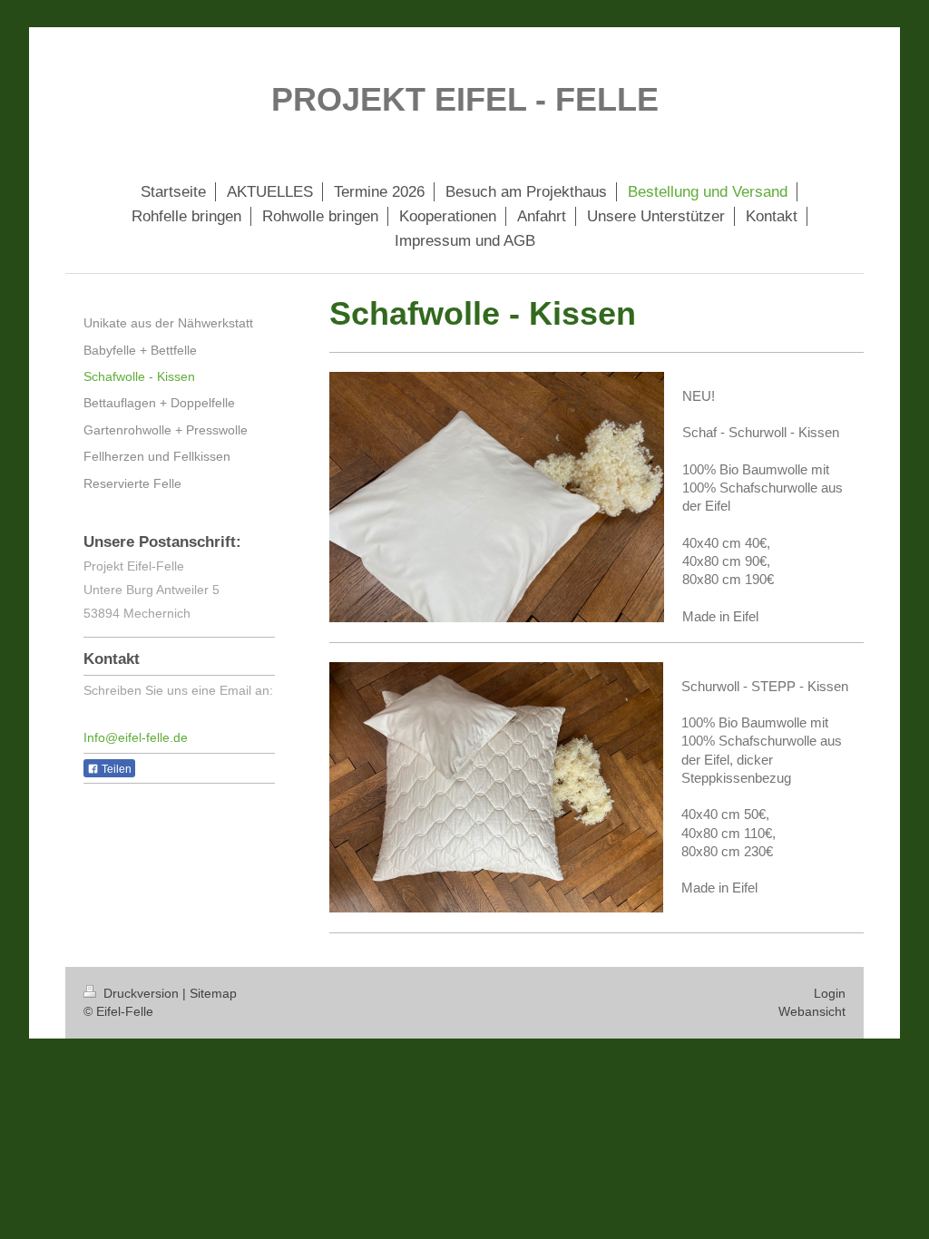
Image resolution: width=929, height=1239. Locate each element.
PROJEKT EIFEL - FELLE (465, 99)
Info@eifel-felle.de (135, 737)
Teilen (115, 769)
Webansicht (812, 1011)
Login (830, 993)
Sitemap (213, 993)
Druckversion (141, 993)
